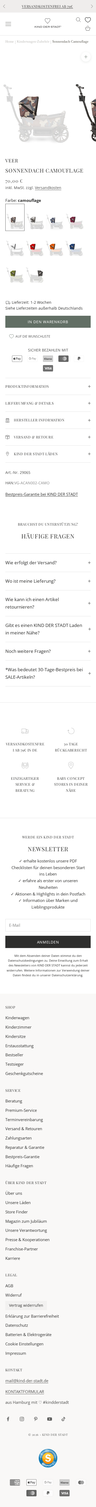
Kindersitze (15, 1036)
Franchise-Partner (21, 1249)
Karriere (12, 1258)
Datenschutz (16, 1325)
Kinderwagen (17, 1017)
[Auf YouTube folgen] (49, 1419)
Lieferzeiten (26, 308)
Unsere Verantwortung (26, 1230)
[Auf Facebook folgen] (8, 1419)
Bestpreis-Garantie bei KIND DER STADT (41, 494)
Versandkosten (48, 187)
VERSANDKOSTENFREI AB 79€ (47, 6)
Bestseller (14, 1054)
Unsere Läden (18, 1202)
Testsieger (14, 1064)
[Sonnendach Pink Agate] (75, 216)
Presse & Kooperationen (27, 1239)
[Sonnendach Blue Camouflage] (55, 216)
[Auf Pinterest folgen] (35, 1419)
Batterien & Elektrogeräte (28, 1334)
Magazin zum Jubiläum (26, 1221)
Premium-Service (21, 1110)
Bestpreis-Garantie (22, 1156)
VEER (11, 160)
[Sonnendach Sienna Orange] (55, 243)
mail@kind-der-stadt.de (26, 1380)
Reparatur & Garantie (24, 1147)
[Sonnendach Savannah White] (15, 243)
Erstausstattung (19, 1045)
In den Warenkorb (48, 321)
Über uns (13, 1193)
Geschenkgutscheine (24, 1073)
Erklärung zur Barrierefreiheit (32, 1316)
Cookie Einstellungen (24, 1343)
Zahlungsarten (18, 1138)
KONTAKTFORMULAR (24, 1391)
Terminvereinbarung (24, 1119)
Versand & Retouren (23, 1128)
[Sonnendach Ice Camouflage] (35, 216)
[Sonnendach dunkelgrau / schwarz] (35, 270)
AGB (9, 1285)
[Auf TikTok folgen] (63, 1419)
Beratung (13, 1101)
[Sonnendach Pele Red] (35, 243)
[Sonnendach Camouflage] (15, 216)
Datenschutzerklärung (67, 975)
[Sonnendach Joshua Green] (15, 270)
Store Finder (16, 1211)
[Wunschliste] (88, 20)
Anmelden (48, 942)
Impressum (15, 1353)
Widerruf (13, 1295)
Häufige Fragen (19, 1165)
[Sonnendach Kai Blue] (74, 243)
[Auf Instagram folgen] (22, 1419)
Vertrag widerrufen (26, 1305)
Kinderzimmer (18, 1027)
